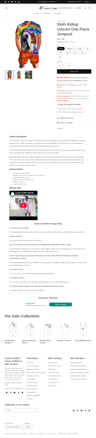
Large (80, 48)
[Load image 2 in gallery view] (19, 75)
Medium (70, 48)
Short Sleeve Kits (53, 372)
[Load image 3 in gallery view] (28, 75)
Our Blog (29, 399)
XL (87, 48)
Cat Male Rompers (76, 362)
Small (61, 48)
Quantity (59, 61)
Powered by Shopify (22, 433)
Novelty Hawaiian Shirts (29, 342)
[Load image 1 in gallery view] (9, 75)
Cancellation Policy (33, 376)
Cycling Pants (52, 379)
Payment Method (32, 385)
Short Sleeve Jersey (54, 366)
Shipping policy (62, 433)
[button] (7, 8)
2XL (60, 53)
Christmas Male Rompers (78, 379)
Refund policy (31, 392)
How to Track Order (33, 366)
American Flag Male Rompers (79, 372)
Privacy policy (31, 379)
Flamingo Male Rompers (78, 366)
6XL (60, 57)
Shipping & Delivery (33, 369)
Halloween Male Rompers (78, 376)
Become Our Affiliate (33, 395)
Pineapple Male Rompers (78, 369)
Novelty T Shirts (63, 340)
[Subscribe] (36, 410)
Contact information (73, 433)
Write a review (60, 304)
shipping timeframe (62, 100)
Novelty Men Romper (10, 342)
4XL (75, 53)
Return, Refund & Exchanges (36, 372)
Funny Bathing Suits (83, 340)
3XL (67, 53)
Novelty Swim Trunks (45, 342)
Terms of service (32, 382)
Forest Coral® (12, 433)
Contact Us (30, 362)
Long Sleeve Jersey (54, 376)
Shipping (59, 41)
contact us (72, 85)
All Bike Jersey (53, 362)
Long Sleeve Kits (53, 382)
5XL (82, 53)
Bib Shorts (51, 369)
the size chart (61, 92)
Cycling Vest (52, 385)
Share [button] (61, 128)
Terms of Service (32, 389)
